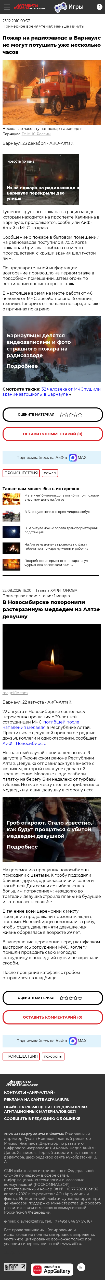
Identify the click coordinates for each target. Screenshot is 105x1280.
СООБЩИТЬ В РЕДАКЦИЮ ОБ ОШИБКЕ (42, 1118)
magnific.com (15, 693)
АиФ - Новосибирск (24, 743)
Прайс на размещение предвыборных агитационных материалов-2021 (46, 1109)
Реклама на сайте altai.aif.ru (37, 1099)
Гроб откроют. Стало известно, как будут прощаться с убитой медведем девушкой (49, 829)
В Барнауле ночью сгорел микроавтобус (57, 512)
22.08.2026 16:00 (17, 590)
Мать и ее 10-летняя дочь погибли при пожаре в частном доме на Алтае (61, 497)
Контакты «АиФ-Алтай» (29, 1092)
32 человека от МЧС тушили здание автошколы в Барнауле (52, 392)
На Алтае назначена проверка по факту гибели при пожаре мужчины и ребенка (56, 546)
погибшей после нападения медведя (41, 725)
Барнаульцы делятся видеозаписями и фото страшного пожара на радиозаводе (39, 345)
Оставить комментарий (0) (52, 434)
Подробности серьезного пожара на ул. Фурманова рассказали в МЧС (56, 563)
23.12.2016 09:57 (16, 21)
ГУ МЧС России (36, 134)
